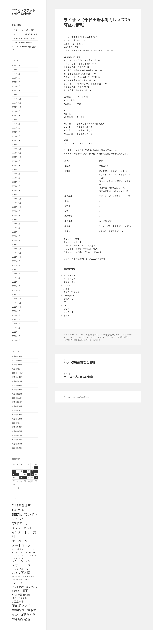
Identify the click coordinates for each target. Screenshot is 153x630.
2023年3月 (16, 236)
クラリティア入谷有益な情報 (23, 30)
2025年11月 (16, 103)
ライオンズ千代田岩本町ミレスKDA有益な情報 (84, 258)
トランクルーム (20, 568)
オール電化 (16, 549)
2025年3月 (16, 136)
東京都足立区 (17, 448)
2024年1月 (16, 194)
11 (18, 474)
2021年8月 (16, 315)
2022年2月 (16, 290)
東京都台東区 (17, 377)
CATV (16, 510)
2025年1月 (16, 144)
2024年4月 (16, 182)
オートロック (21, 545)
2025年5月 (16, 128)
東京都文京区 (17, 394)
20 (25, 478)
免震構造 (15, 591)
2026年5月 (16, 78)
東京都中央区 (17, 360)
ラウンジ (33, 586)
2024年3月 (16, 186)
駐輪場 (25, 619)
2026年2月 (16, 90)
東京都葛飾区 (17, 439)
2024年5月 (16, 178)
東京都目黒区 (17, 427)
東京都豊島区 (17, 444)
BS (30, 505)
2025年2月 (16, 140)
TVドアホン (20, 523)
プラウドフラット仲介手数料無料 (23, 12)
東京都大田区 (17, 389)
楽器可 (16, 614)
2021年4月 (16, 332)
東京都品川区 (17, 381)
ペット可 (18, 583)
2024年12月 (16, 149)
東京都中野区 (17, 364)
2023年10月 (16, 207)
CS (22, 510)
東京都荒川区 (17, 435)
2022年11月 (16, 253)
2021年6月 (16, 323)
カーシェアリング (28, 549)
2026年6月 (16, 74)
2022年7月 (16, 269)
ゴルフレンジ (33, 555)
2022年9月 (16, 261)
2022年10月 (16, 257)
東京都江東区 (17, 414)
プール (26, 579)
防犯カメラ (27, 614)
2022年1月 (16, 294)
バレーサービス (16, 576)
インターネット (22, 528)
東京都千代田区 (18, 373)
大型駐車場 (18, 601)
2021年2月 (16, 340)
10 (14, 474)
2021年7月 (16, 319)
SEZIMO (81, 335)
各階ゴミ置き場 (19, 598)
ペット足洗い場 (20, 586)
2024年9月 (16, 161)
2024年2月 (16, 190)
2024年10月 (16, 157)
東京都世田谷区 (18, 356)
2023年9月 (16, 211)
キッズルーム (17, 552)
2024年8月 (16, 165)
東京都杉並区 (17, 402)
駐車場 (16, 619)
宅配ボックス (21, 605)
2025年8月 (16, 115)
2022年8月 (16, 265)
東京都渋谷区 (17, 419)
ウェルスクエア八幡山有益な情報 (24, 34)
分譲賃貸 (17, 594)
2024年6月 (16, 174)
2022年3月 (16, 286)
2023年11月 (16, 203)
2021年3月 (16, 336)
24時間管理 (19, 505)
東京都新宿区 (17, 398)
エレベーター (21, 541)
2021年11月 (16, 303)
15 (32, 474)
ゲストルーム (29, 552)
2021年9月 (16, 311)
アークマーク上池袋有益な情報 (23, 38)
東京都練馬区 (17, 431)
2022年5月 (16, 278)
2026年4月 (16, 82)
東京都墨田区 (17, 385)
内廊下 (24, 590)
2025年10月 (16, 107)
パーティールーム (28, 576)
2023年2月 (16, 240)
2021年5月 (16, 328)
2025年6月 (16, 124)
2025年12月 (16, 99)
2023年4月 (16, 232)
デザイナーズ (21, 565)
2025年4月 (16, 132)
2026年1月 (16, 94)
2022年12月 (16, 248)
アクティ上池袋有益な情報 (22, 42)
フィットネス (18, 579)
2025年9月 (16, 111)
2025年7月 (16, 119)
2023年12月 (16, 199)
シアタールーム (18, 558)
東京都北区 (16, 369)
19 (21, 478)
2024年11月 (16, 153)
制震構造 (26, 595)
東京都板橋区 (17, 406)
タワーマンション (21, 561)
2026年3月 (16, 86)
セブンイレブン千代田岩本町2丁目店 (80, 83)
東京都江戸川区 (18, 410)
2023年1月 (16, 244)
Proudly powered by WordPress (76, 397)
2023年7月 (16, 219)
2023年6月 (16, 223)
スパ (25, 558)
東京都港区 (16, 423)
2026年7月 (16, 69)
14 (29, 474)
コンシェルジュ (20, 555)
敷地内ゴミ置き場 (24, 610)
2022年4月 (16, 282)
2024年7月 (16, 169)
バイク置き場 (21, 573)
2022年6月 (16, 273)
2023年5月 (16, 228)
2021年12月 (16, 298)
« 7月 (17, 488)
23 (36, 478)
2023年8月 (16, 215)
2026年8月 (16, 65)
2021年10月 (16, 307)
